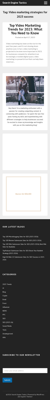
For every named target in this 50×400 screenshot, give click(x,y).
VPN (4, 337)
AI (3, 288)
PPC (4, 315)
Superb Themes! (26, 397)
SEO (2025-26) (8, 322)
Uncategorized (8, 334)
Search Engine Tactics (15, 2)
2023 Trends (7, 284)
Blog (4, 292)
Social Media (7, 326)
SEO (4, 318)
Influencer (6, 307)
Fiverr (5, 303)
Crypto (5, 296)
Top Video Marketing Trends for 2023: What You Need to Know (25, 29)
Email (4, 299)
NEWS (5, 311)
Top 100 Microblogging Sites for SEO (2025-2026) (20, 237)
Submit (7, 380)
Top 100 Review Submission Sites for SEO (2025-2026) (22, 240)
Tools (4, 330)
